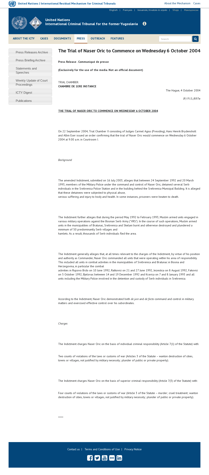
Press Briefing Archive (30, 60)
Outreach (98, 38)
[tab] (30, 52)
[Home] (28, 22)
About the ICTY (23, 38)
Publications (24, 100)
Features (117, 38)
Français (127, 9)
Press (81, 38)
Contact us (73, 449)
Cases (44, 38)
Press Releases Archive (32, 52)
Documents (62, 38)
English (113, 9)
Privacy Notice (133, 449)
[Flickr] (112, 458)
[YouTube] (104, 458)
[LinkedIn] (119, 458)
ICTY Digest (24, 92)
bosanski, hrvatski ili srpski (152, 9)
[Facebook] (90, 458)
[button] (144, 23)
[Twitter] (97, 458)
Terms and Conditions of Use (102, 449)
